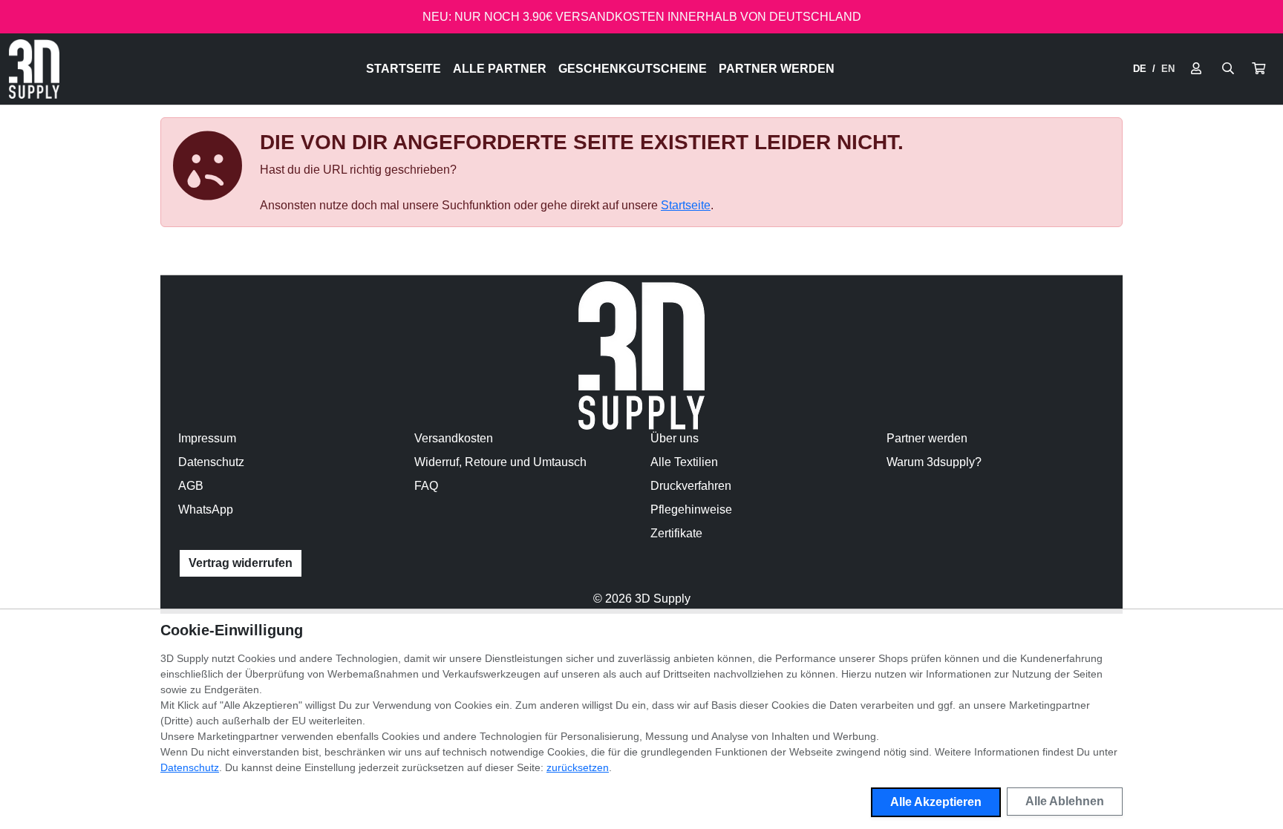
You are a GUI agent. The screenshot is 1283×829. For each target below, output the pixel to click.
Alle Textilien (684, 462)
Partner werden (777, 68)
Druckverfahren (690, 485)
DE (1139, 68)
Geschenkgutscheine (632, 68)
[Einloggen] (1196, 69)
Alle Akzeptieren (936, 802)
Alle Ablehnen (1064, 801)
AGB (190, 485)
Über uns (674, 438)
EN (1168, 68)
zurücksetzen (577, 767)
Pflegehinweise (691, 509)
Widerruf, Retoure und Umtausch (500, 462)
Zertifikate (676, 533)
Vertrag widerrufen (241, 563)
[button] (1258, 69)
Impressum (207, 438)
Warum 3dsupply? (934, 462)
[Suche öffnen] (1228, 69)
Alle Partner (499, 68)
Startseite (403, 68)
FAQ (426, 485)
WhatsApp (205, 509)
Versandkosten (453, 438)
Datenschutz (211, 462)
